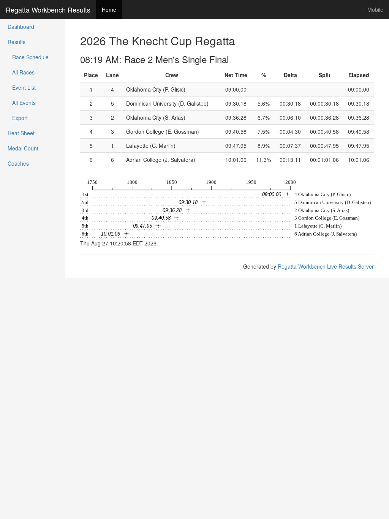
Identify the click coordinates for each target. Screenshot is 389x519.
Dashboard (21, 26)
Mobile (375, 9)
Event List (22, 87)
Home (109, 9)
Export (18, 118)
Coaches (18, 163)
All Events (22, 102)
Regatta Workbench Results (48, 9)
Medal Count (23, 148)
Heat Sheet (21, 133)
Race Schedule (28, 57)
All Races (21, 72)
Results (16, 42)
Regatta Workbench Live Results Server (326, 266)
